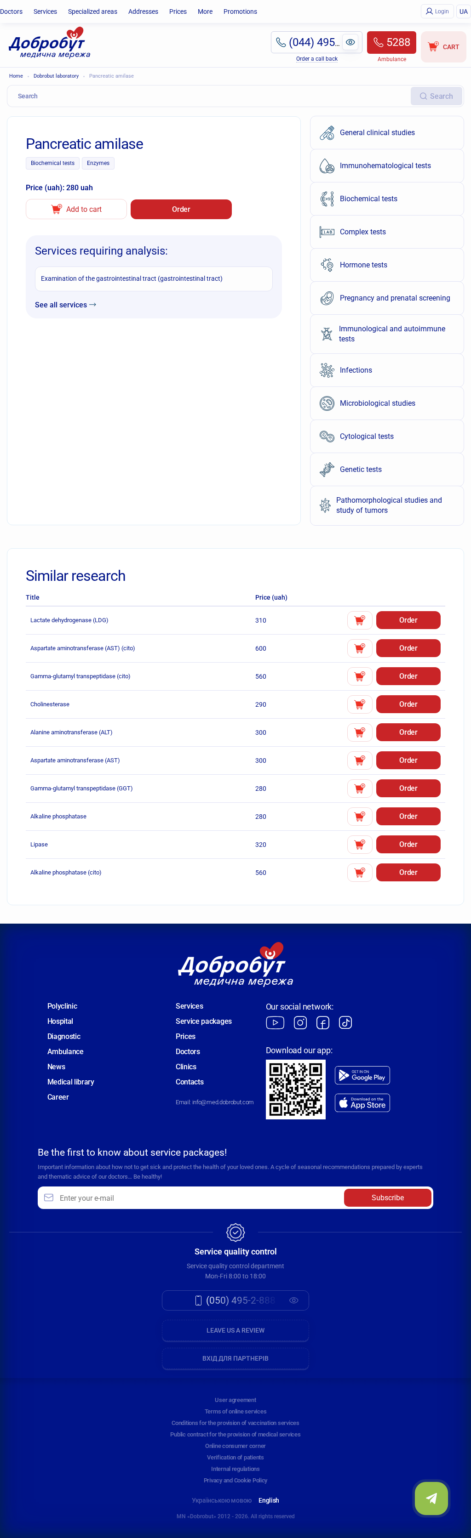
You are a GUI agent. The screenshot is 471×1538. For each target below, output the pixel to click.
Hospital (60, 1021)
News (56, 1066)
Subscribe (388, 1197)
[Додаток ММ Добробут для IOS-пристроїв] (362, 1103)
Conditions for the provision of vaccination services (235, 1422)
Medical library (70, 1082)
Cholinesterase (49, 704)
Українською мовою (222, 1500)
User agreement (235, 1399)
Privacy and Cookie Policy (236, 1480)
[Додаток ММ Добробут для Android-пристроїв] (362, 1075)
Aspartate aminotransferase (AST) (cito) (82, 648)
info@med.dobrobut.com (223, 1102)
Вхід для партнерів (235, 1358)
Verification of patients (235, 1457)
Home (16, 76)
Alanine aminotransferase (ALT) (71, 732)
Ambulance (65, 1051)
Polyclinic (62, 1006)
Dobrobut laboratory (56, 76)
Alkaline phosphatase (58, 816)
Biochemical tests (53, 163)
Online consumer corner (235, 1445)
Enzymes (98, 163)
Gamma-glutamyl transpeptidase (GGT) (81, 788)
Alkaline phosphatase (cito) (66, 872)
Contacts (189, 1082)
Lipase (39, 844)
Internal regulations (235, 1468)
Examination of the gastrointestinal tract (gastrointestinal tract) (132, 278)
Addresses (143, 11)
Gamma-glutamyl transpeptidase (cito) (80, 676)
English (268, 1500)
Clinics (186, 1066)
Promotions (240, 11)
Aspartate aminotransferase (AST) (75, 760)
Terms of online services (236, 1411)
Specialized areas (92, 11)
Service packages (204, 1021)
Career (58, 1097)
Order (181, 209)
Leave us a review (235, 1330)
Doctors (11, 11)
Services (45, 11)
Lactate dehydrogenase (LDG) (69, 620)
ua (464, 11)
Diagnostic (63, 1036)
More (205, 11)
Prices (178, 11)
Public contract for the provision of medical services (235, 1434)
